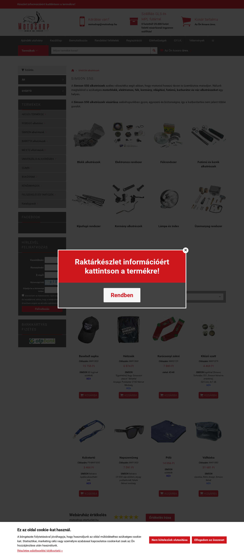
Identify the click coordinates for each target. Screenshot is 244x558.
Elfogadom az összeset (209, 540)
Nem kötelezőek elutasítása (170, 540)
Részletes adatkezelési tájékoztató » (40, 550)
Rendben (122, 295)
